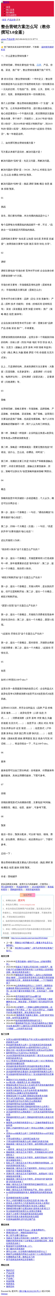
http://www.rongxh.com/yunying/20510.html (29, 938)
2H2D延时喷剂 (38, 887)
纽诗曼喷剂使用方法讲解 (17, 1198)
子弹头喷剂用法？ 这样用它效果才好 (22, 1139)
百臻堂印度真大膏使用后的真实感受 (22, 1216)
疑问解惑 (10, 12)
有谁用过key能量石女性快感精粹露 (22, 1093)
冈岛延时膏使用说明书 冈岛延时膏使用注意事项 (28, 1066)
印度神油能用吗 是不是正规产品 (20, 1219)
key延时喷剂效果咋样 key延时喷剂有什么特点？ (27, 1047)
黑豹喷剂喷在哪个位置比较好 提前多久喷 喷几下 (28, 1208)
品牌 (39, 65)
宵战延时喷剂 (22, 887)
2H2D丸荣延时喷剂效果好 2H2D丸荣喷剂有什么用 (29, 1069)
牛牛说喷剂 (11, 15)
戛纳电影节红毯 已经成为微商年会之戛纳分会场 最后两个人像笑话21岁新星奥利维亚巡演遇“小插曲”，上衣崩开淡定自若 (29, 1026)
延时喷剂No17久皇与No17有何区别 (22, 1053)
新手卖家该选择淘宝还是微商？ (20, 1259)
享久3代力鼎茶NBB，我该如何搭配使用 (24, 1098)
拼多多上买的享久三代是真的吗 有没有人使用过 (28, 1203)
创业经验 (10, 1281)
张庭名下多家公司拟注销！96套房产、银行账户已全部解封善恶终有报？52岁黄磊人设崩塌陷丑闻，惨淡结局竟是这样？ (29, 969)
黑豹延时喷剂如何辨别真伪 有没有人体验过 (26, 1206)
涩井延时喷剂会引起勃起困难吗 (20, 1104)
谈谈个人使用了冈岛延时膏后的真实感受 (24, 1214)
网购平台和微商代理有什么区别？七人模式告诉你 (28, 1254)
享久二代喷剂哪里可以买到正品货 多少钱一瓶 (27, 1200)
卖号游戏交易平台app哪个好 (28, 996)
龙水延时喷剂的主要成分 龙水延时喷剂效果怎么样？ (30, 1072)
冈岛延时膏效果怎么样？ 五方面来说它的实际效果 (29, 1045)
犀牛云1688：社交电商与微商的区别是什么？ (26, 1251)
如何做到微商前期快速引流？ (29, 1020)
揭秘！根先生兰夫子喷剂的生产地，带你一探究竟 (28, 1190)
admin (3, 39)
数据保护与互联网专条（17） (19, 1246)
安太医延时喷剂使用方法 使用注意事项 (23, 1211)
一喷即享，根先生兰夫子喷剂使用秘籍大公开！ (27, 1149)
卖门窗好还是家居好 (15, 1249)
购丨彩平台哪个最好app (17, 1235)
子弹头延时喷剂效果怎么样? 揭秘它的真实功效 (27, 1141)
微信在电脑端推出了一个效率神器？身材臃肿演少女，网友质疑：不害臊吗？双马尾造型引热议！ (29, 1001)
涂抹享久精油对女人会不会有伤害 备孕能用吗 (27, 1090)
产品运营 (11, 20)
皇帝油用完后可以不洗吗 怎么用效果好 (23, 1101)
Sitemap (4, 1294)
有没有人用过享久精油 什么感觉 (20, 1088)
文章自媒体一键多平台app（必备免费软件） (26, 1230)
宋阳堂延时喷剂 (33, 889)
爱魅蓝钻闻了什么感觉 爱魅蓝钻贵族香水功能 (27, 1096)
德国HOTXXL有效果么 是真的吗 (21, 1080)
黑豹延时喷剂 (16, 889)
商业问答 (10, 1276)
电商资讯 (10, 1284)
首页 (8, 7)
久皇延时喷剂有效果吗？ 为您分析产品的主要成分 (29, 1109)
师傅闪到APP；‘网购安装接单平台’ (22, 1233)
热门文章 (10, 10)
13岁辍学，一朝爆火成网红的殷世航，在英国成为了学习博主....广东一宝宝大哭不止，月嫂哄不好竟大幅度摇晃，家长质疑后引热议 (29, 1010)
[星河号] (5, 2)
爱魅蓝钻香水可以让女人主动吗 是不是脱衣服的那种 (30, 1085)
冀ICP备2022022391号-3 (29, 1291)
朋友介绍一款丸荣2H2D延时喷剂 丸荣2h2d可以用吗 (29, 1050)
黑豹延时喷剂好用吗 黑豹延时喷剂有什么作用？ (28, 1106)
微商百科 (10, 1286)
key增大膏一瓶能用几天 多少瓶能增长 (23, 1082)
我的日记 (10, 1270)
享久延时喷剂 (7, 887)
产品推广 (10, 1278)
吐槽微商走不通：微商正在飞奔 (20, 1257)
